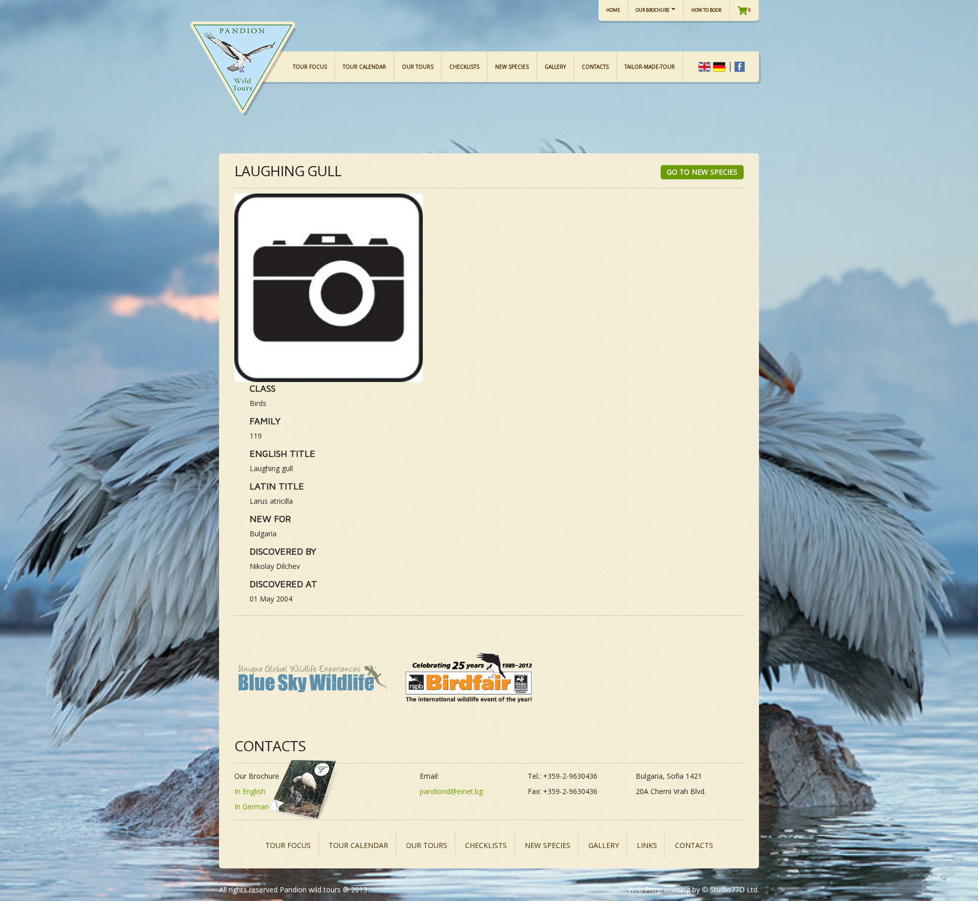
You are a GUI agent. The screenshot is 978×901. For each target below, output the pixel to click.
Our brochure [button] (653, 10)
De (719, 67)
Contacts (595, 66)
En (704, 67)
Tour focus (310, 66)
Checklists (464, 66)
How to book (706, 10)
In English (249, 791)
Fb (739, 67)
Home (613, 10)
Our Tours (417, 66)
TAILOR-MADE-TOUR (649, 66)
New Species (512, 66)
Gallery (555, 66)
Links (647, 845)
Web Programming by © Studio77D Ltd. (693, 889)
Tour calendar (364, 66)
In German (251, 806)
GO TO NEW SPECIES (702, 172)
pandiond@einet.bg (451, 791)
